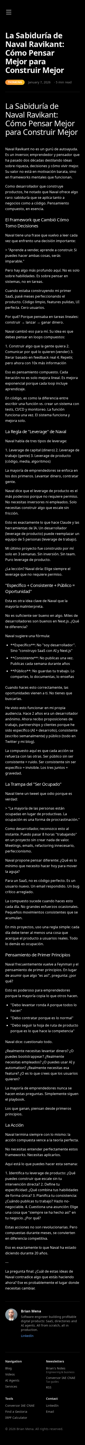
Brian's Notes (60, 1370)
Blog (8, 1368)
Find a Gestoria (16, 1411)
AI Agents (12, 1380)
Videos (10, 1374)
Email (50, 1411)
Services (11, 1386)
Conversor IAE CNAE (60, 1379)
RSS (48, 1387)
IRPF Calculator (16, 1418)
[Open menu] (8, 12)
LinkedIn (27, 1336)
